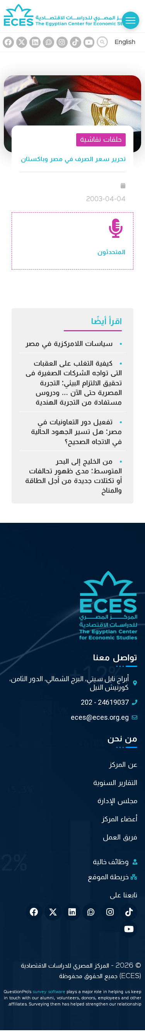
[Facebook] (8, 42)
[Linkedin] (35, 42)
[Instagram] (62, 42)
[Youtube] (89, 42)
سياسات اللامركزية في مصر (69, 343)
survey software (49, 992)
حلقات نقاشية (101, 139)
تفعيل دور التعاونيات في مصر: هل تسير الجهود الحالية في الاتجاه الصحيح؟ (76, 432)
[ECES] (72, 16)
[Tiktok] (75, 42)
